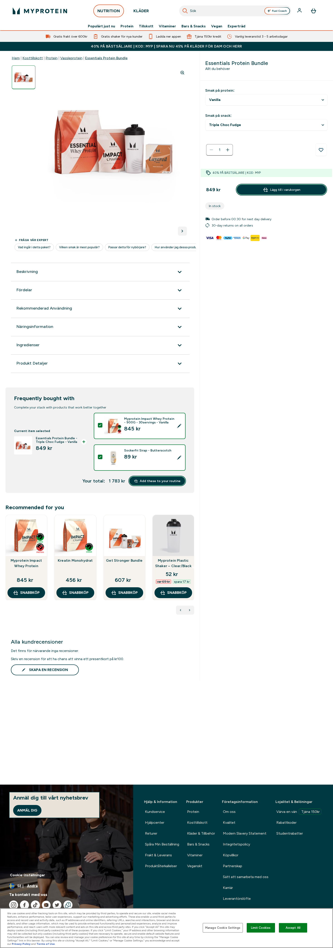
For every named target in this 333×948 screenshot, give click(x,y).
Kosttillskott (32, 58)
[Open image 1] (23, 77)
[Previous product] (180, 610)
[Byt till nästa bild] (182, 231)
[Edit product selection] (179, 426)
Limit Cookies (260, 927)
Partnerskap (232, 866)
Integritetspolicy (236, 844)
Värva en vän (298, 812)
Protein (127, 26)
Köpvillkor (230, 855)
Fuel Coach (279, 10)
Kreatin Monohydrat (75, 560)
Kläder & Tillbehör (201, 833)
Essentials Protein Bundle (106, 58)
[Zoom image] (182, 72)
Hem (16, 58)
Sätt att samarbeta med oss (245, 877)
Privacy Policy (21, 944)
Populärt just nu (101, 26)
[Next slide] (193, 567)
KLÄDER (141, 11)
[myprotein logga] (40, 11)
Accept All (293, 927)
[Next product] (189, 610)
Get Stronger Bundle (124, 560)
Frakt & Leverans (158, 855)
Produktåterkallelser (161, 866)
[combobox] (235, 10)
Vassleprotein (71, 58)
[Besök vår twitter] (57, 905)
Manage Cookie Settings (222, 927)
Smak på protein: (219, 90)
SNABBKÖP (30, 593)
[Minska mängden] (211, 149)
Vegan (216, 26)
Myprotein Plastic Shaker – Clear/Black (173, 563)
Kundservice (155, 812)
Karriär (228, 888)
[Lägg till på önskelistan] (321, 149)
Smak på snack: (218, 115)
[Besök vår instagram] (13, 905)
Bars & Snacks (193, 26)
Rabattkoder (286, 822)
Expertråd (236, 26)
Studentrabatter (289, 833)
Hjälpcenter (154, 822)
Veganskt (194, 866)
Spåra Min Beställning (162, 844)
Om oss (229, 812)
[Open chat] (67, 905)
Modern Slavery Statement (244, 833)
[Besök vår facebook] (24, 905)
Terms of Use (45, 944)
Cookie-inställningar (27, 875)
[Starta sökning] (185, 10)
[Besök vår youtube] (46, 905)
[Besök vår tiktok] (35, 905)
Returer (151, 833)
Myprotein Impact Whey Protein (26, 563)
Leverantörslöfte (237, 898)
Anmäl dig (27, 810)
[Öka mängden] (228, 149)
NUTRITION (108, 11)
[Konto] (300, 11)
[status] (219, 149)
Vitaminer (167, 26)
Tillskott (146, 26)
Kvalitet (229, 822)
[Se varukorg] (313, 11)
